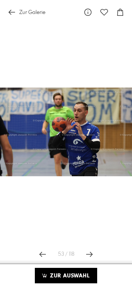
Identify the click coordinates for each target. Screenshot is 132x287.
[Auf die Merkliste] (104, 12)
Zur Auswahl (69, 276)
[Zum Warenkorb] (120, 12)
